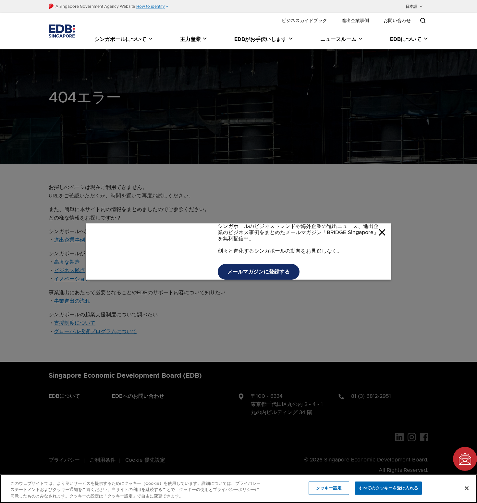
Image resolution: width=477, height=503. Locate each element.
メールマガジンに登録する (258, 271)
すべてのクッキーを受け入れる (388, 488)
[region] (238, 488)
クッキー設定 (329, 488)
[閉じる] (466, 488)
